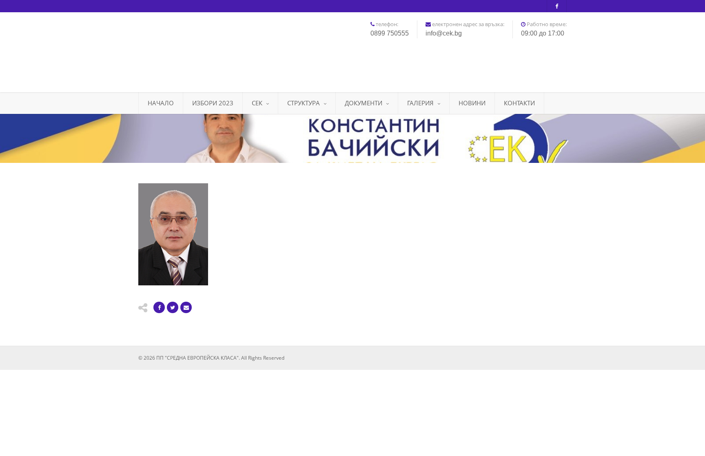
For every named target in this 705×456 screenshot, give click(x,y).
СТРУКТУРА (303, 103)
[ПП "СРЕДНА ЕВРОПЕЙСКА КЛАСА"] (205, 49)
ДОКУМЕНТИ (363, 103)
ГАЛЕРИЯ (420, 103)
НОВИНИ (472, 103)
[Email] (186, 307)
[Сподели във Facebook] (159, 307)
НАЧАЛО (161, 103)
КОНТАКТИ (519, 103)
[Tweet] (172, 307)
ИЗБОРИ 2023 (212, 103)
